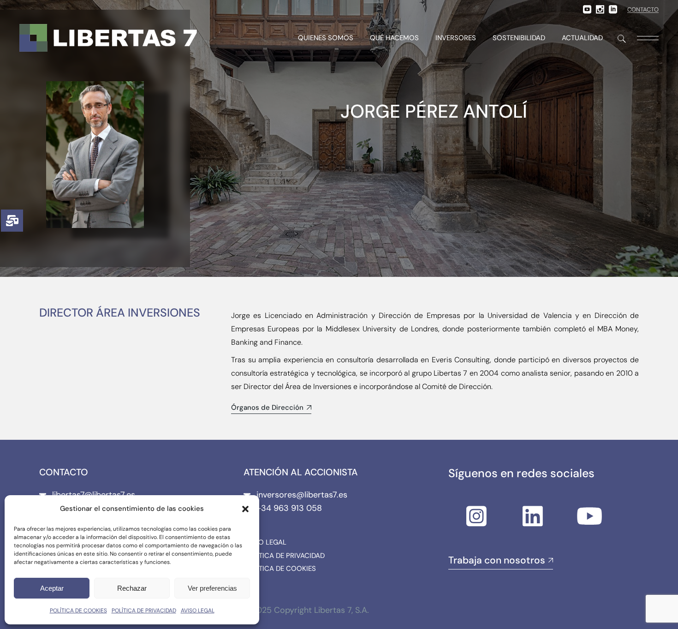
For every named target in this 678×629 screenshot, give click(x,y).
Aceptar (52, 588)
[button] (245, 509)
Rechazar (132, 588)
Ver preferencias (212, 588)
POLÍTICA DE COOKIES (78, 610)
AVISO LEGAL (197, 610)
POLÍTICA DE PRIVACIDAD (144, 610)
